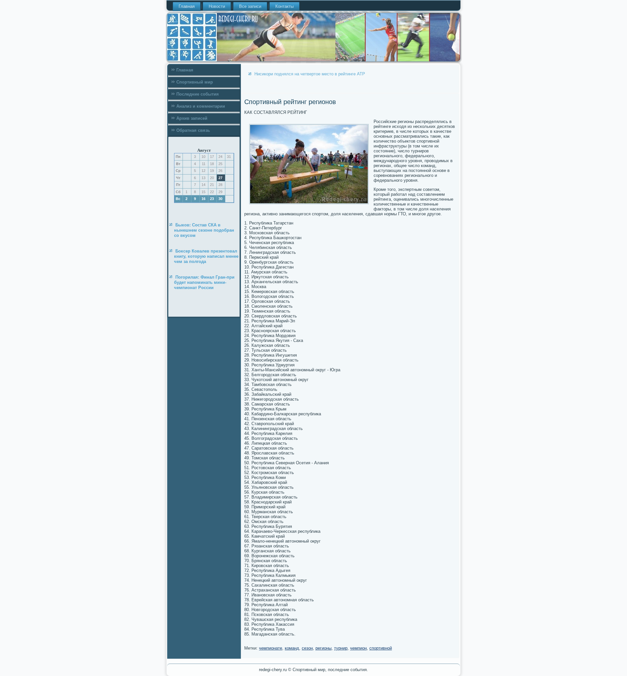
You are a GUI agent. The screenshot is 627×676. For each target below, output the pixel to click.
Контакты (284, 6)
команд (292, 648)
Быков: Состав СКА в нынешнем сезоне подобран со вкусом (204, 230)
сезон (307, 648)
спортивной (380, 648)
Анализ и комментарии (200, 106)
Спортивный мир (194, 82)
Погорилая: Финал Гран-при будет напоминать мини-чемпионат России (204, 282)
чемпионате (270, 648)
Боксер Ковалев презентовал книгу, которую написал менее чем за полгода (206, 256)
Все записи (250, 6)
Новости (217, 6)
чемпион (358, 648)
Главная (187, 6)
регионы (323, 648)
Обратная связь (193, 130)
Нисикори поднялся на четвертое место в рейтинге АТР (309, 73)
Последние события (197, 94)
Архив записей (191, 118)
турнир (340, 648)
